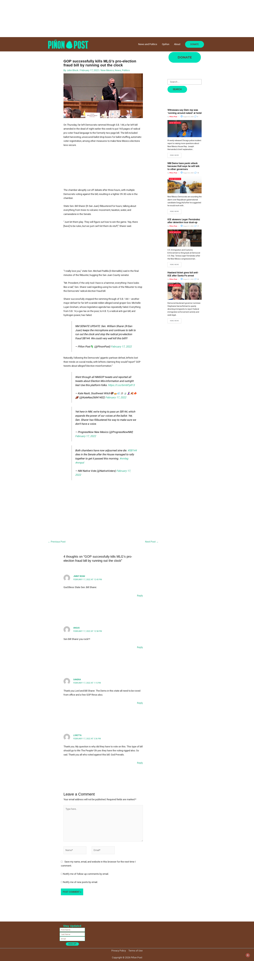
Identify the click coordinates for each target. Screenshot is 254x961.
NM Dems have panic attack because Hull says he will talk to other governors (183, 166)
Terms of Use (135, 950)
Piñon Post (173, 117)
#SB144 (132, 450)
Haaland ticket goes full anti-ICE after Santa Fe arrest (182, 274)
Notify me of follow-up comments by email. (86, 873)
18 (198, 173)
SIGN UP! (72, 944)
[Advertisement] (79, 18)
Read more (174, 155)
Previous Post (56, 541)
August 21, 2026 (188, 226)
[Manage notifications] (248, 955)
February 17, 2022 (121, 346)
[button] (194, 44)
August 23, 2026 (188, 116)
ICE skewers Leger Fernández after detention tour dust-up (183, 221)
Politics (126, 70)
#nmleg (123, 458)
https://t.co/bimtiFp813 (121, 385)
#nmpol (79, 462)
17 (198, 226)
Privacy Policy (118, 950)
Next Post (151, 541)
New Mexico (107, 70)
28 (198, 279)
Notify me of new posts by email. (80, 882)
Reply (140, 595)
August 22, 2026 (188, 173)
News (118, 70)
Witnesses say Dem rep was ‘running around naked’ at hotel (184, 111)
